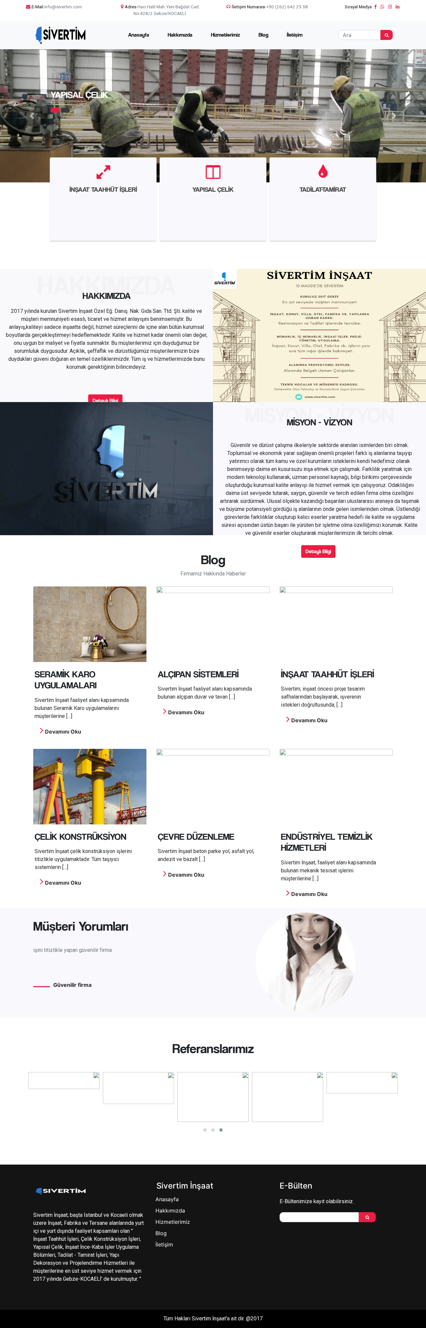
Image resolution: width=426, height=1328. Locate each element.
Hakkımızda (180, 35)
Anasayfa (138, 35)
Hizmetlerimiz (225, 35)
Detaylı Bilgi (105, 400)
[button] (32, 115)
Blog (263, 35)
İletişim (295, 35)
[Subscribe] (367, 1217)
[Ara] (386, 35)
